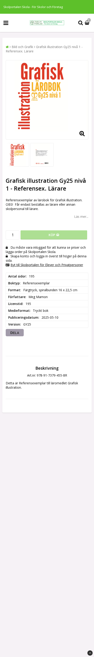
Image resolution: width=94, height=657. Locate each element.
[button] (88, 23)
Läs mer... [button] (81, 216)
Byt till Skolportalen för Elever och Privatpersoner (46, 265)
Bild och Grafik (22, 47)
